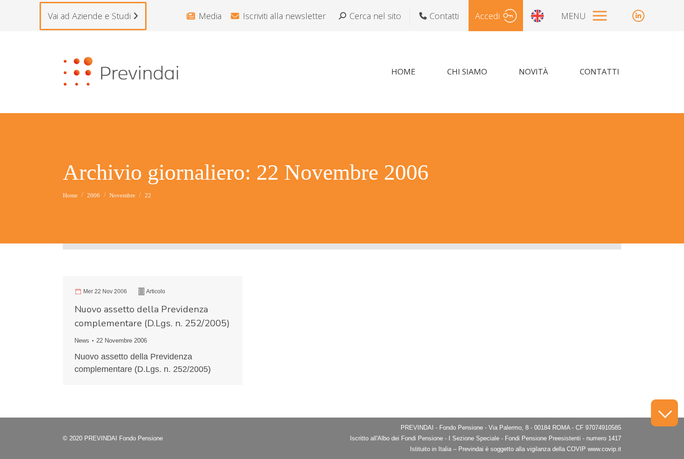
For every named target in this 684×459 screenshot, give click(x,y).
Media (210, 15)
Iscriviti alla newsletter (284, 15)
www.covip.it (604, 449)
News (81, 340)
